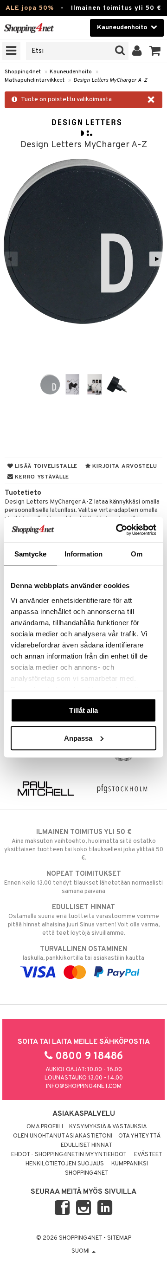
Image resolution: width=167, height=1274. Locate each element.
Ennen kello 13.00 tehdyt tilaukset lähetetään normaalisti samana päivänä (83, 882)
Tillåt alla (83, 710)
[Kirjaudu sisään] (137, 51)
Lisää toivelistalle (45, 466)
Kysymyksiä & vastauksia (108, 1127)
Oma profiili (44, 1127)
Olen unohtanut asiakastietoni (62, 1136)
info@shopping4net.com (84, 1086)
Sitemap (119, 1238)
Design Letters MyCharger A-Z (110, 80)
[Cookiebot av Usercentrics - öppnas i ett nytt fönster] (117, 530)
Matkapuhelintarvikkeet (34, 80)
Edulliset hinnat (86, 1145)
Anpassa (78, 738)
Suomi (81, 1251)
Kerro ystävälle (41, 477)
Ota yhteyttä (139, 1136)
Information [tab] (83, 554)
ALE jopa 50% (30, 8)
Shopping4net (23, 72)
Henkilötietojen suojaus (65, 1164)
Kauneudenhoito (71, 72)
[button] (155, 51)
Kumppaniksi (129, 1164)
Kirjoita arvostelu (124, 466)
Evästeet (148, 1154)
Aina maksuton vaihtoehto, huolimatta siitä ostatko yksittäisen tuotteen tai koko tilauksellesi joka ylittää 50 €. (83, 845)
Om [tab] (136, 554)
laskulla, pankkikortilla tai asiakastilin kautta (83, 953)
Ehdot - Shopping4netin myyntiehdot (69, 1154)
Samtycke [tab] (30, 554)
